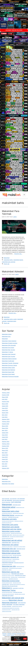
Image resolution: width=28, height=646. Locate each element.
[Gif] (14, 81)
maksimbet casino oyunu (6, 533)
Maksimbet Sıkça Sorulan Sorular (10, 586)
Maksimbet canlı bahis (9, 519)
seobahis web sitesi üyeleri (6, 611)
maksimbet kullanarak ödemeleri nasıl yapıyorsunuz (10, 608)
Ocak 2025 (5, 408)
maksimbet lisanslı (18, 260)
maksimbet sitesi (5, 584)
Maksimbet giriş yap (9, 548)
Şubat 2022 (5, 455)
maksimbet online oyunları (6, 573)
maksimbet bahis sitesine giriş (7, 513)
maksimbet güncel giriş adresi (7, 555)
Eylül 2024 (4, 417)
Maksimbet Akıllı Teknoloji (8, 354)
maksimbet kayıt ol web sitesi (7, 564)
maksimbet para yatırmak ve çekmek (8, 575)
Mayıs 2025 (5, 403)
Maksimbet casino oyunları (11, 531)
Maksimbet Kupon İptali (8, 372)
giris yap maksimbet (7, 500)
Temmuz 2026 (6, 392)
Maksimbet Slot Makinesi (8, 370)
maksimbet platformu (21, 577)
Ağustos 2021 (5, 468)
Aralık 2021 (5, 459)
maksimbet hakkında (15, 559)
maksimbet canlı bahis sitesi (6, 522)
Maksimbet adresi (8, 507)
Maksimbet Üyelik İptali (8, 361)
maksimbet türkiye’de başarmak (7, 592)
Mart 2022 (4, 452)
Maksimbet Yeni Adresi (8, 483)
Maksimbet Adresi (6, 334)
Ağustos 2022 (5, 441)
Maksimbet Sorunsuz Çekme (9, 365)
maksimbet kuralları (5, 568)
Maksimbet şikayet (16, 600)
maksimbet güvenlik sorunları (7, 559)
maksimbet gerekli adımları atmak (7, 538)
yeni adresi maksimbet (18, 604)
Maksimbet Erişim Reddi (8, 374)
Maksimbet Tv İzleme (7, 352)
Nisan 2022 (5, 450)
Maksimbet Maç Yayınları (8, 349)
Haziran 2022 (5, 446)
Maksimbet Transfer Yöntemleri (10, 363)
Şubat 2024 (5, 432)
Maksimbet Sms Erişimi (8, 347)
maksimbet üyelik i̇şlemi (15, 609)
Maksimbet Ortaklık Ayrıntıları (9, 343)
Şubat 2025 (5, 406)
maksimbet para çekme (20, 575)
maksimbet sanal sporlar (17, 582)
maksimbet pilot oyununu (6, 577)
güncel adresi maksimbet (18, 500)
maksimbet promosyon (13, 578)
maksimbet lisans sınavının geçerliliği (15, 568)
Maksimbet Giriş (6, 336)
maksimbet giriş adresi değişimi (7, 546)
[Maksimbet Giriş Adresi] (11, 194)
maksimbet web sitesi (17, 592)
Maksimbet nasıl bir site (10, 572)
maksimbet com (5, 536)
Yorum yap (6, 264)
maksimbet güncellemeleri (17, 555)
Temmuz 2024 (6, 421)
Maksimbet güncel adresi (10, 551)
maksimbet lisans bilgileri (6, 609)
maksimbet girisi (15, 542)
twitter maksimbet (7, 604)
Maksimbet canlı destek (10, 527)
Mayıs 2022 (5, 448)
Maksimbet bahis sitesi (10, 511)
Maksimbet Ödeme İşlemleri (9, 358)
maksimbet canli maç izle (13, 517)
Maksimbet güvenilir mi (10, 557)
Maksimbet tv (7, 588)
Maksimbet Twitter (9, 590)
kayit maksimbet (16, 502)
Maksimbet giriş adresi (10, 545)
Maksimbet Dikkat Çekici (8, 367)
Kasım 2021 (5, 461)
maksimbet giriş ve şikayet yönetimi (19, 546)
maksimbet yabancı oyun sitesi (20, 594)
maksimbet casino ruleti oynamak (16, 533)
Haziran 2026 (5, 395)
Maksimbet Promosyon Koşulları (10, 376)
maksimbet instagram (7, 562)
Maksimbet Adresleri (13, 271)
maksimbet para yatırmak (8, 262)
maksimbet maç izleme (6, 569)
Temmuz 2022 (5, 443)
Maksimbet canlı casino (10, 524)
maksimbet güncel (20, 548)
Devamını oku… (18, 253)
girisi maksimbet (13, 498)
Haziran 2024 (5, 423)
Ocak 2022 (5, 457)
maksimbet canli (19, 515)
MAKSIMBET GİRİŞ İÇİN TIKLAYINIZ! (14, 30)
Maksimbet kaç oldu (9, 566)
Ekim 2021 (4, 463)
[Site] (14, 50)
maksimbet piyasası (14, 577)
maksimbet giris (6, 542)
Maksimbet (7, 257)
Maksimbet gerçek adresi (12, 540)
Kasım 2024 (5, 412)
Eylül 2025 (4, 399)
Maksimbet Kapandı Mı (19, 562)
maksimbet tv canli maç (18, 588)
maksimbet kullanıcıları (20, 566)
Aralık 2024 (5, 410)
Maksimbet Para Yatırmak (10, 212)
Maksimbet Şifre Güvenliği (9, 345)
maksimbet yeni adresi (7, 595)
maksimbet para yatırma (17, 573)
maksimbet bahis (8, 260)
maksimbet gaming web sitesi (17, 606)
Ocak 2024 (5, 435)
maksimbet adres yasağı (10, 319)
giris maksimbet (21, 498)
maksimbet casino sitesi (7, 534)
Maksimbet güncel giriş (11, 553)
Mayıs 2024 (5, 426)
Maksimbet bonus (8, 515)
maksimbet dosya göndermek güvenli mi (16, 536)
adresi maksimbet (5, 498)
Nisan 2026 (5, 397)
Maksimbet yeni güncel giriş (13, 598)
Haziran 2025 (5, 401)
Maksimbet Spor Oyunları (8, 356)
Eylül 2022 (4, 439)
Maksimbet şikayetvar (9, 602)
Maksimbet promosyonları (11, 581)
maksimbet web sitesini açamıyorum (8, 594)
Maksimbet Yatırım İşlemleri (9, 341)
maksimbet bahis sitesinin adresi (18, 513)
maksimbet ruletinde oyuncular (7, 582)
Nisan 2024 (5, 428)
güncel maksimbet (6, 502)
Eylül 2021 (4, 466)
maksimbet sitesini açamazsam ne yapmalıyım (17, 584)
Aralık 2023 (5, 437)
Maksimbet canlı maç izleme (11, 529)
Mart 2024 (4, 430)
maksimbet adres (17, 504)
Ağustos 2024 (5, 419)
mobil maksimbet (22, 602)
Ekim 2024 (4, 415)
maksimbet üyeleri (5, 600)
